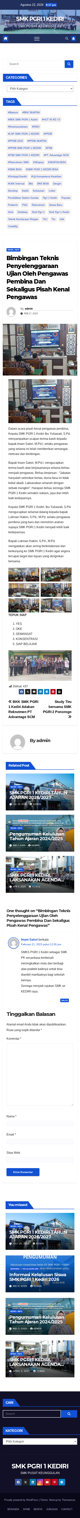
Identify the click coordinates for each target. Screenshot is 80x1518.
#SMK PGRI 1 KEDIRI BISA (42, 169)
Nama (11, 1116)
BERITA (38, 1509)
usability (13, 226)
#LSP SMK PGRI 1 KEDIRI (23, 133)
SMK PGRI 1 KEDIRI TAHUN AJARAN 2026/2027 (38, 795)
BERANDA (13, 1509)
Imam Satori (29, 939)
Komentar (14, 1038)
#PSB (49, 147)
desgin (57, 183)
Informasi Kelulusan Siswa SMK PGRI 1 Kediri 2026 (37, 1277)
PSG (25, 204)
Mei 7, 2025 (20, 1328)
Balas (64, 1000)
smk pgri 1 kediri (59, 212)
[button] (66, 38)
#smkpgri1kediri (17, 176)
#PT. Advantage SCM (56, 155)
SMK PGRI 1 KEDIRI (40, 18)
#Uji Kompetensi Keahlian (46, 176)
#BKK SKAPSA (31, 112)
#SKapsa (38, 162)
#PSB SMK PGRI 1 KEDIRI (23, 155)
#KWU (35, 126)
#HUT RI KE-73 (51, 119)
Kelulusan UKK (31, 1269)
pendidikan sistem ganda (23, 197)
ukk (62, 219)
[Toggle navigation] (37, 38)
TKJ (45, 219)
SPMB (26, 1509)
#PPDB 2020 (15, 140)
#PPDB (48, 133)
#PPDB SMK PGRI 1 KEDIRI (24, 147)
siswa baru (55, 204)
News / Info (13, 250)
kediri (25, 190)
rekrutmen (38, 204)
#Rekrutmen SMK (18, 162)
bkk (31, 183)
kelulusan (38, 190)
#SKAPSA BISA (57, 162)
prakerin (13, 204)
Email (11, 1134)
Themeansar (68, 1500)
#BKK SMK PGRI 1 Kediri (23, 119)
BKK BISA (43, 183)
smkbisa (22, 212)
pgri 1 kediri (50, 197)
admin (29, 308)
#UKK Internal (16, 183)
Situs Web (13, 1152)
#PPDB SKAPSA (37, 140)
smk (10, 212)
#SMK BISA (15, 169)
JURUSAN (51, 1509)
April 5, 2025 (22, 1371)
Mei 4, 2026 (20, 1286)
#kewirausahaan (18, 126)
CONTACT (67, 1509)
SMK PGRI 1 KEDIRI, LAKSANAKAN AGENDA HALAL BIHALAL (35, 879)
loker (52, 190)
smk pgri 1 (38, 212)
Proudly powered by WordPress (21, 1500)
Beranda (15, 1269)
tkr (53, 219)
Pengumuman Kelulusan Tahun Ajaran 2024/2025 (36, 836)
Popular (66, 197)
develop (13, 190)
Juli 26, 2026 (21, 1243)
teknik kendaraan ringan (23, 219)
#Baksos (13, 112)
